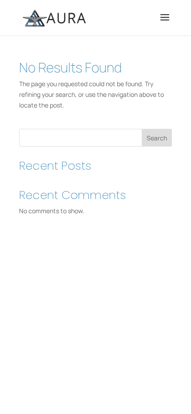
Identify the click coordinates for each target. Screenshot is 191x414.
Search (157, 138)
